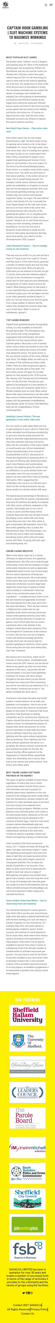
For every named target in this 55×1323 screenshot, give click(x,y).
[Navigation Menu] (51, 5)
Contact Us (27, 1313)
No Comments (36, 43)
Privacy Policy (39, 1309)
